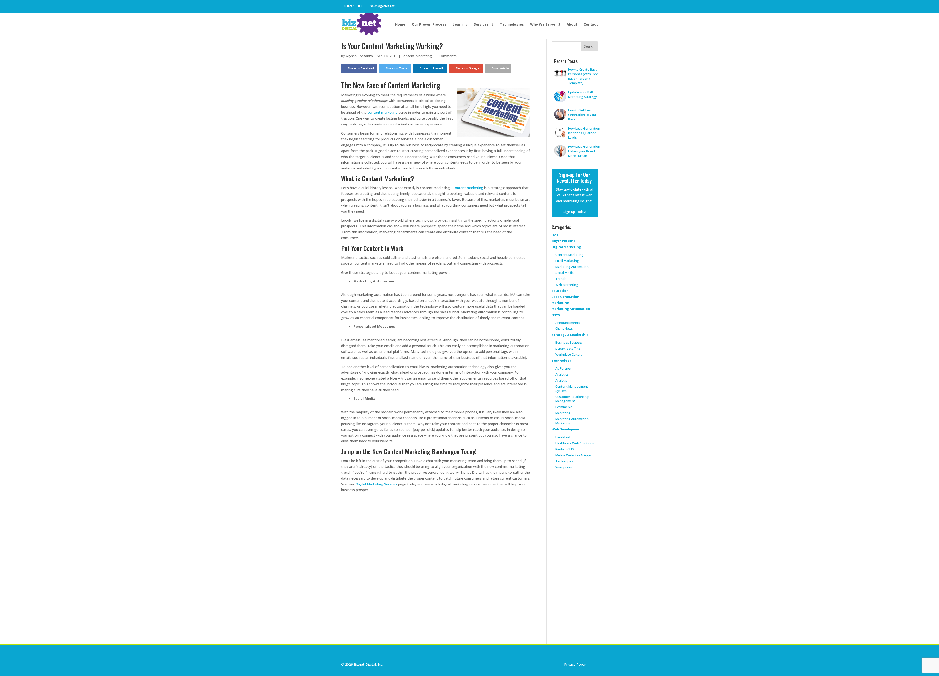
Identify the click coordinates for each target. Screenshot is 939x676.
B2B (555, 235)
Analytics (562, 374)
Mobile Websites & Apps (573, 455)
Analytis (561, 380)
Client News (564, 328)
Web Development (567, 429)
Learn (458, 25)
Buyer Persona (563, 240)
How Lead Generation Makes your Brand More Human (584, 151)
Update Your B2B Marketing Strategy (582, 94)
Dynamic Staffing (568, 348)
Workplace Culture (569, 354)
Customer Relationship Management (572, 398)
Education (560, 290)
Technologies (512, 25)
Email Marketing (567, 261)
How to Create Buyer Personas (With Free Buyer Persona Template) (583, 76)
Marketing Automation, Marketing (572, 421)
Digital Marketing (566, 247)
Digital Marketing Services (376, 484)
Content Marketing (416, 56)
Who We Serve (542, 25)
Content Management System (571, 388)
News (556, 314)
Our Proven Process (429, 25)
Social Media (564, 272)
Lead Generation (565, 296)
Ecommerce (563, 407)
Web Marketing (566, 284)
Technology (561, 360)
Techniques (564, 461)
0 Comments (446, 56)
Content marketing (468, 187)
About (572, 25)
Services (481, 25)
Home (400, 25)
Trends (560, 278)
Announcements (567, 322)
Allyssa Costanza (359, 56)
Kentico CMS (564, 449)
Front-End (562, 437)
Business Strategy (569, 342)
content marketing (383, 112)
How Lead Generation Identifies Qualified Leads (584, 133)
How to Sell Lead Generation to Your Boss (582, 114)
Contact (591, 25)
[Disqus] (435, 563)
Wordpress (563, 467)
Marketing (560, 302)
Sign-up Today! (574, 211)
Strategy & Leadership (570, 334)
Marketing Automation (572, 266)
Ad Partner (563, 368)
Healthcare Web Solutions (574, 443)
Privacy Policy (575, 664)
